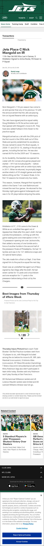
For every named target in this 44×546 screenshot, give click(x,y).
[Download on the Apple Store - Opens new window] (13, 486)
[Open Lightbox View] (22, 325)
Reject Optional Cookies (22, 535)
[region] (22, 519)
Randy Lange (15, 71)
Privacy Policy (28, 524)
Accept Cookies (22, 542)
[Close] (41, 495)
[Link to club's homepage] (5, 17)
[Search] (36, 17)
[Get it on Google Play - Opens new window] (29, 487)
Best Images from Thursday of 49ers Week (20, 295)
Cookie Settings (22, 528)
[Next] (28, 334)
